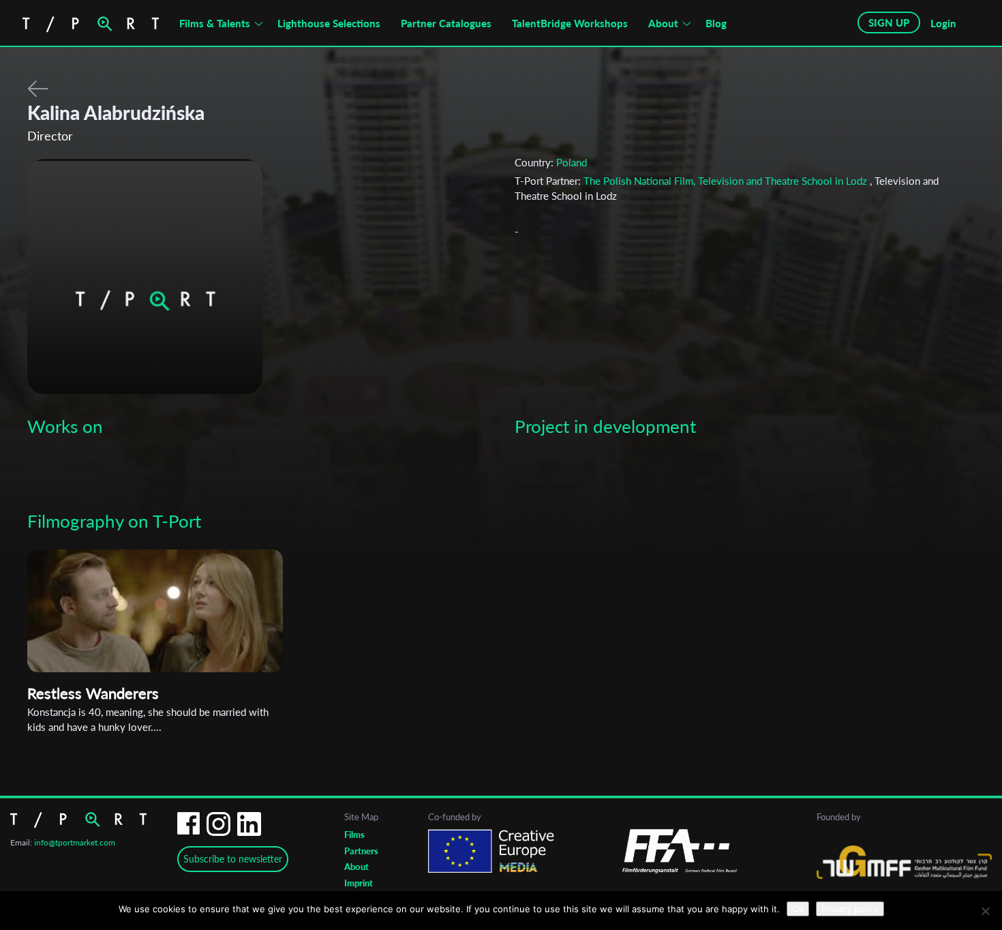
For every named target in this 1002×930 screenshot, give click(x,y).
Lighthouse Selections (328, 23)
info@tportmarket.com (74, 842)
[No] (985, 911)
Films (354, 834)
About (663, 23)
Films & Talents (214, 23)
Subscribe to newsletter (232, 859)
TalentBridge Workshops (570, 23)
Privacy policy (850, 908)
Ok (798, 908)
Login (943, 23)
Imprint (358, 882)
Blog (716, 23)
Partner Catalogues (446, 23)
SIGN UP (888, 22)
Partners (361, 850)
